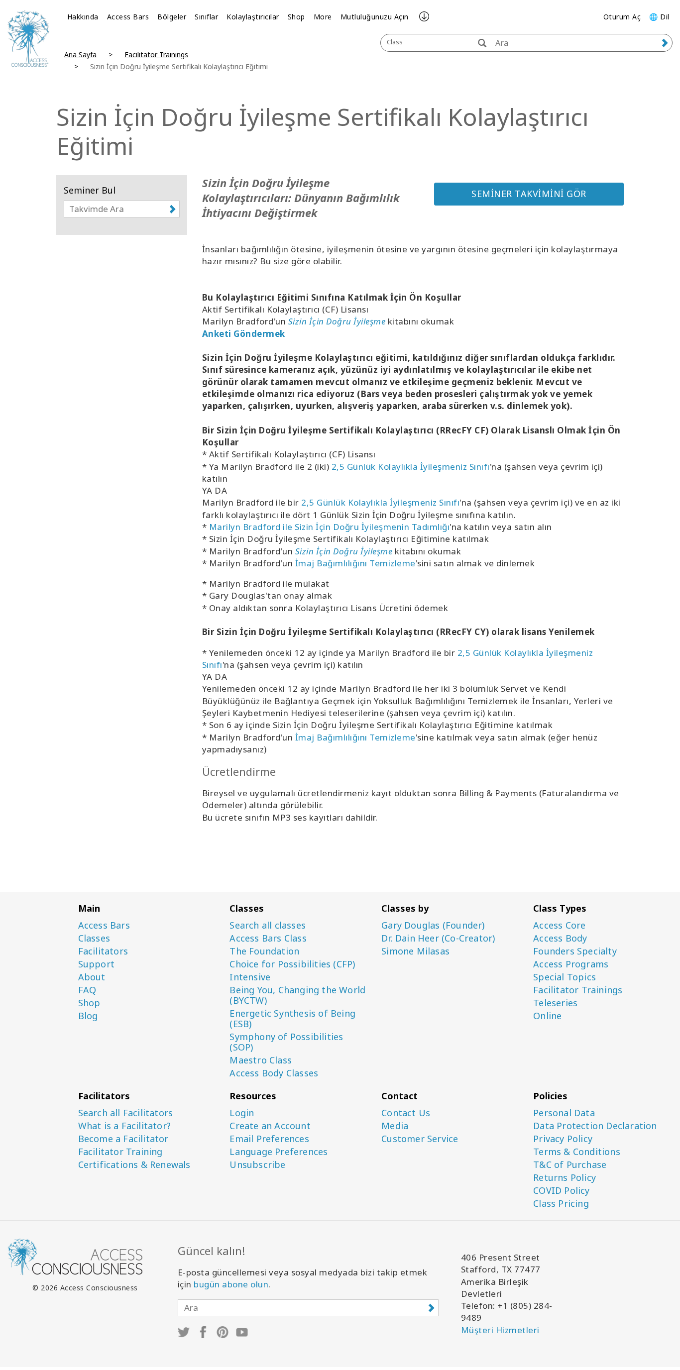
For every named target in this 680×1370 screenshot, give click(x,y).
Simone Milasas (415, 951)
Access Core (559, 925)
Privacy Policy (562, 1139)
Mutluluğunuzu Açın (374, 16)
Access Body (560, 938)
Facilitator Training (120, 1152)
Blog (88, 1016)
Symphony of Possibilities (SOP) (286, 1042)
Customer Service (419, 1139)
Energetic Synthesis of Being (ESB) (292, 1018)
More (323, 16)
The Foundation (264, 951)
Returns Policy (564, 1177)
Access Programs (570, 964)
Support (96, 964)
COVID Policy (561, 1190)
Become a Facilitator (123, 1139)
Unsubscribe (257, 1164)
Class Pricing (561, 1203)
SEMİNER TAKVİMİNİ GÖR (528, 194)
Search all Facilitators (125, 1113)
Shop (296, 16)
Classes (94, 938)
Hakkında (83, 16)
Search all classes (267, 925)
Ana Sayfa (80, 54)
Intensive (249, 977)
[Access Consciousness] (28, 38)
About (92, 977)
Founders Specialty (575, 951)
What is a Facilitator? (124, 1126)
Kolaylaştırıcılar (253, 16)
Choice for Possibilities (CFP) (292, 964)
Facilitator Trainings (156, 54)
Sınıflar (206, 16)
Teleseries (555, 1003)
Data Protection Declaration (595, 1126)
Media (394, 1126)
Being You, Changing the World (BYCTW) (297, 995)
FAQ (87, 990)
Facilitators (103, 951)
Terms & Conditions (576, 1152)
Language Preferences (278, 1152)
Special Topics (564, 977)
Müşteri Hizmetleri (500, 1330)
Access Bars (128, 16)
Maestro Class (260, 1060)
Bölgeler (171, 16)
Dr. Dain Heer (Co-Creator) (438, 938)
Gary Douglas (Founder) (432, 925)
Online (547, 1016)
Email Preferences (269, 1139)
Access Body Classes (273, 1073)
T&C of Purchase (569, 1164)
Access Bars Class (267, 938)
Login (241, 1113)
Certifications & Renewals (134, 1164)
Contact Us (405, 1113)
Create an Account (269, 1126)
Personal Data (564, 1113)
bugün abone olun (231, 1284)
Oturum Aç (622, 16)
